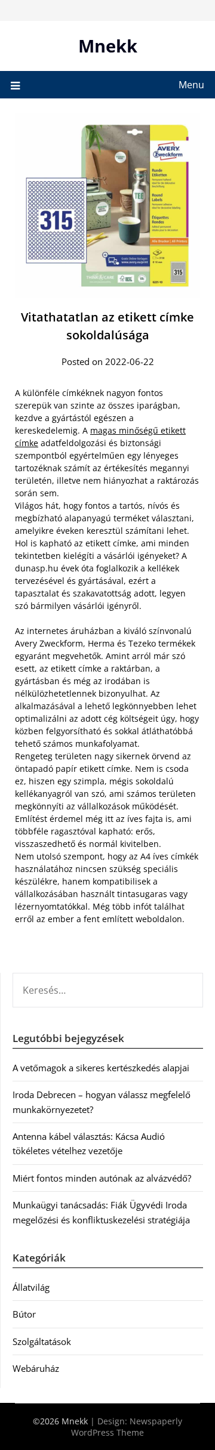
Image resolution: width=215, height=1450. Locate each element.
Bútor (24, 1314)
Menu (191, 84)
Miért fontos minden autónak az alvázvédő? (102, 1178)
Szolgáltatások (42, 1341)
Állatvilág (31, 1287)
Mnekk (107, 45)
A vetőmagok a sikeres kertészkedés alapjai (101, 1068)
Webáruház (36, 1368)
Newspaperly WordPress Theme (126, 1426)
